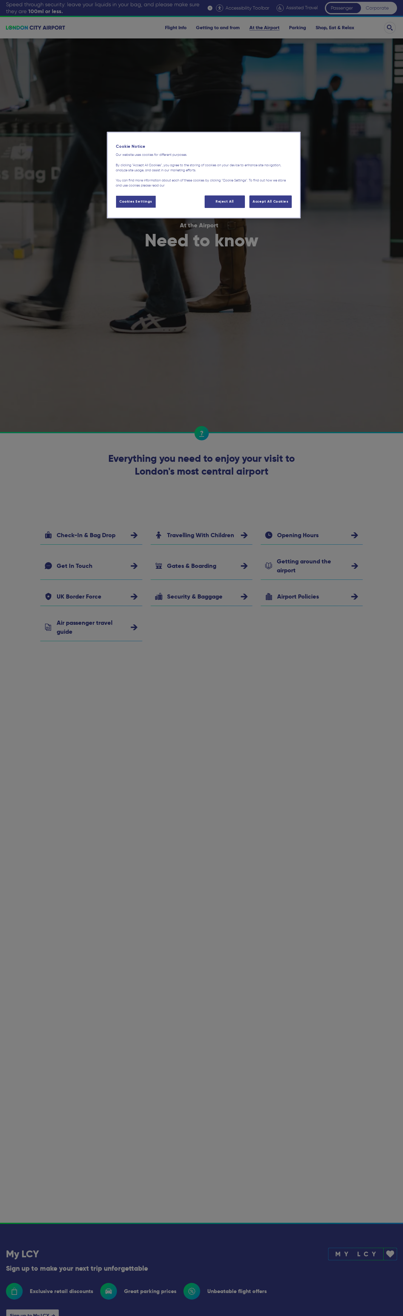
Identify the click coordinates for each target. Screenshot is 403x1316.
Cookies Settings (135, 201)
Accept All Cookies (270, 201)
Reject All (225, 201)
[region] (204, 175)
